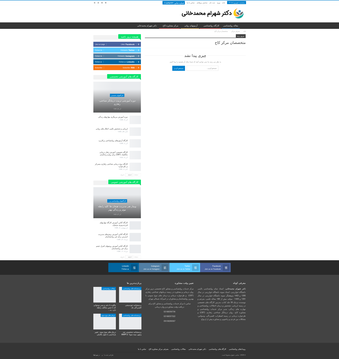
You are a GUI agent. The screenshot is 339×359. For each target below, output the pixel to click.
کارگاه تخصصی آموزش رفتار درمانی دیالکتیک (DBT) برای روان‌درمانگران (113, 153)
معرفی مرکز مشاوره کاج (159, 349)
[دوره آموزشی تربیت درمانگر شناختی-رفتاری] (117, 97)
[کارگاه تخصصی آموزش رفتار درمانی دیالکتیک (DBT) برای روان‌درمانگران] (135, 155)
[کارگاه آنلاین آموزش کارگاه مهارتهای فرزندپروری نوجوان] (135, 225)
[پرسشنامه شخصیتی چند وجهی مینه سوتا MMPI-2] (130, 321)
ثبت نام (212, 2)
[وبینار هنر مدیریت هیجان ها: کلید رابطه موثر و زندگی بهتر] (117, 202)
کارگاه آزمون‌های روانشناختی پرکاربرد (113, 140)
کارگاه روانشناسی (211, 25)
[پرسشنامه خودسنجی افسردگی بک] (130, 295)
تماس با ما (191, 2)
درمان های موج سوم (108, 315)
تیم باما (95, 355)
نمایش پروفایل (202, 2)
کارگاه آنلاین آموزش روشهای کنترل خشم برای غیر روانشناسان (112, 247)
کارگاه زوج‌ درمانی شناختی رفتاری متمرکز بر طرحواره (111, 165)
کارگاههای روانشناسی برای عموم (116, 201)
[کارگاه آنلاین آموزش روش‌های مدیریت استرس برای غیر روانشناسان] (135, 237)
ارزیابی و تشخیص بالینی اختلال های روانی (112, 128)
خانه (223, 2)
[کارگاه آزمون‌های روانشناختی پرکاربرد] (135, 143)
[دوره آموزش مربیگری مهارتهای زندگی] (135, 120)
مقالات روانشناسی (108, 288)
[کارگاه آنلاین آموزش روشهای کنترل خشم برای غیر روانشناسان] (135, 249)
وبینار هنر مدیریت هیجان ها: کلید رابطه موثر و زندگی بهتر (117, 207)
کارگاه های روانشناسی (217, 349)
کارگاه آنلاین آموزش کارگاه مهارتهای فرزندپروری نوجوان (114, 223)
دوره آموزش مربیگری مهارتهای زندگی (113, 116)
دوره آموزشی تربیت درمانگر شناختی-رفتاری (117, 102)
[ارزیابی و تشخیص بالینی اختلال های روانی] (135, 131)
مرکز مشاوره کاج (170, 25)
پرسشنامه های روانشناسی (131, 288)
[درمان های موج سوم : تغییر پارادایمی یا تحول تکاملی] (104, 321)
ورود (218, 2)
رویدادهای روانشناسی (237, 349)
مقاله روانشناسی (230, 25)
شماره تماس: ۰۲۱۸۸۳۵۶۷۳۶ (173, 3)
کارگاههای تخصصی (117, 95)
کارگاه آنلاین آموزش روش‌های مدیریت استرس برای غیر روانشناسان (113, 235)
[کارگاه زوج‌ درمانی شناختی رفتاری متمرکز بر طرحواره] (135, 167)
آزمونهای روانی (190, 25)
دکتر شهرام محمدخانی (147, 25)
